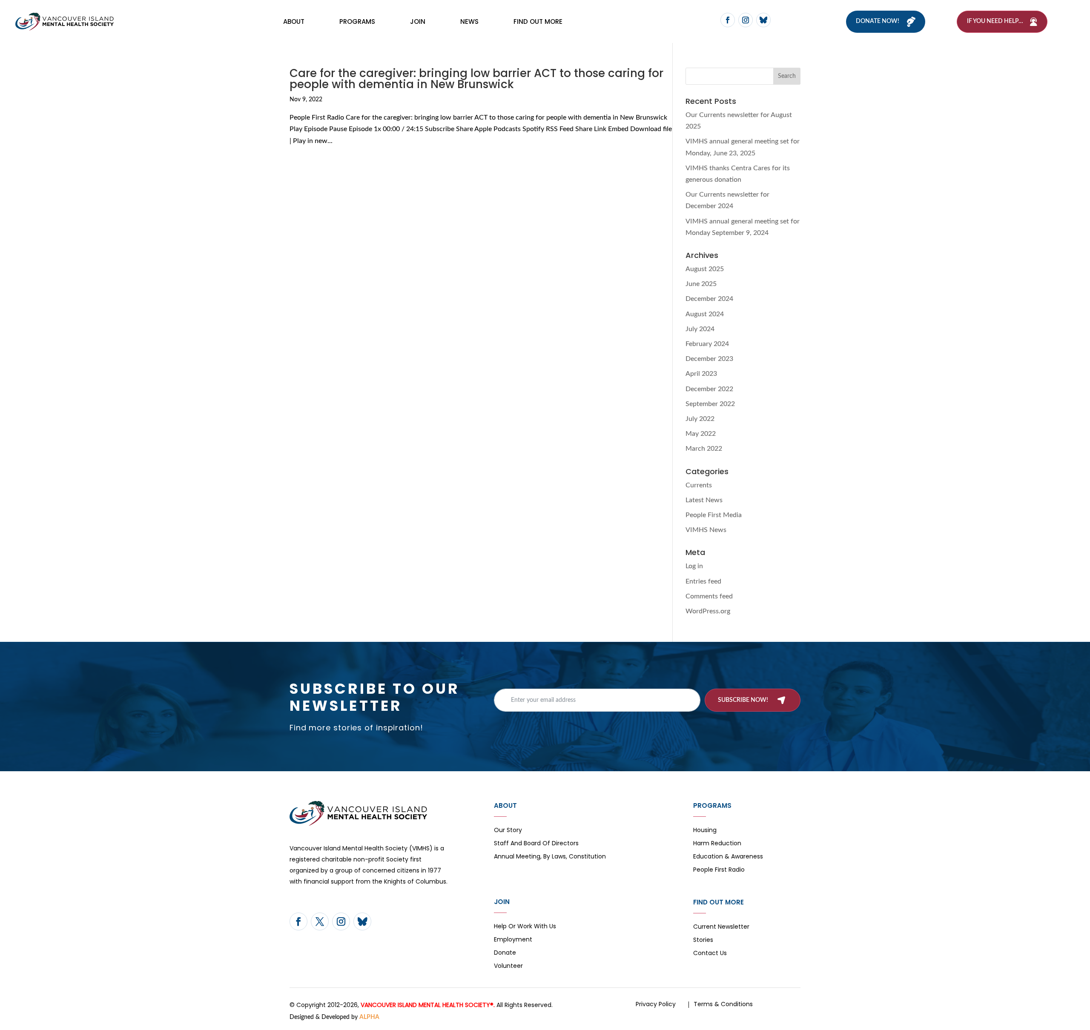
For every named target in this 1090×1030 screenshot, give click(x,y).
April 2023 (701, 373)
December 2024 (709, 298)
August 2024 (705, 314)
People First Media (714, 515)
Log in (694, 566)
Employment (513, 940)
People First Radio (719, 870)
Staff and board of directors (536, 843)
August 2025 (705, 269)
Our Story (508, 830)
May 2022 (701, 433)
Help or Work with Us (525, 926)
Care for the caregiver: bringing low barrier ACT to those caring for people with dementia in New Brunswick (476, 79)
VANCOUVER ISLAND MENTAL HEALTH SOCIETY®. (428, 1005)
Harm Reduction (717, 843)
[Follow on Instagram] (745, 20)
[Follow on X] (320, 921)
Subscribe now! (743, 700)
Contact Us (710, 953)
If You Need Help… (995, 21)
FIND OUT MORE (537, 21)
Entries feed (703, 581)
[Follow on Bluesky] (763, 20)
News (469, 21)
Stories (703, 940)
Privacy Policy (656, 1004)
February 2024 (707, 343)
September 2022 (710, 404)
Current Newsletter (721, 927)
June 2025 (701, 283)
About (293, 21)
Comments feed (709, 596)
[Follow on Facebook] (727, 20)
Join (417, 21)
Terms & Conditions (723, 1004)
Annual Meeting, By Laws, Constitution (550, 857)
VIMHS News (706, 529)
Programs (357, 21)
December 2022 (709, 389)
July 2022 (700, 418)
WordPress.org (708, 611)
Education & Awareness (728, 857)
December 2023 (709, 358)
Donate (505, 953)
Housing (705, 830)
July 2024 (700, 329)
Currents (699, 485)
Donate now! (877, 21)
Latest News (704, 500)
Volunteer (508, 966)
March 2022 (704, 448)
